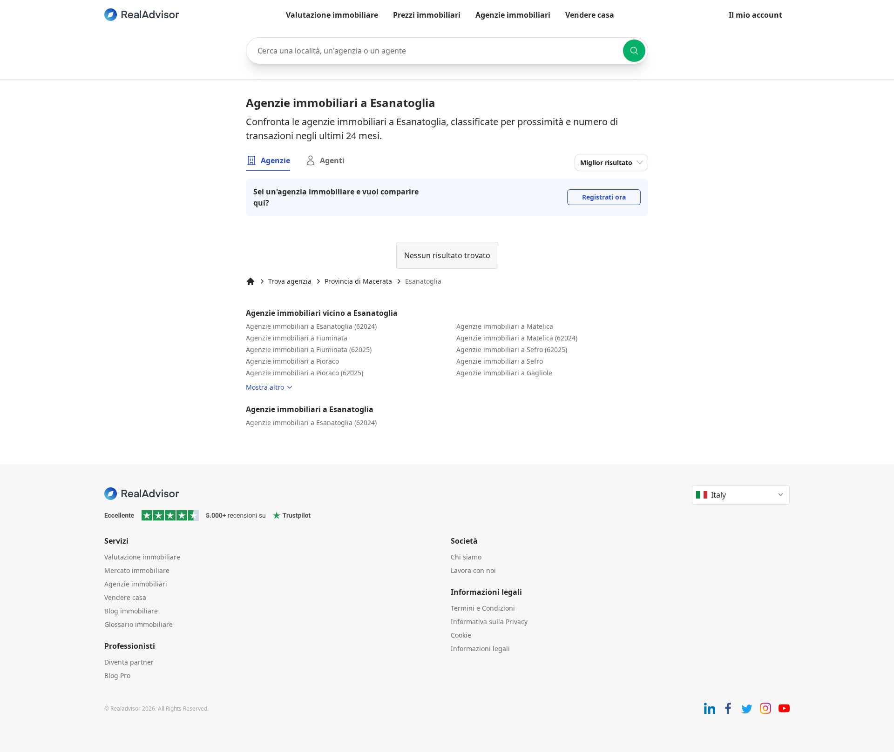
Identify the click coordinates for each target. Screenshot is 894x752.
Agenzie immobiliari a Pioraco (292, 361)
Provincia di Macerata (358, 281)
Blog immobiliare (131, 610)
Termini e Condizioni (483, 608)
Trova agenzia (290, 281)
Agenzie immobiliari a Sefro (499, 361)
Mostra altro (265, 387)
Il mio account (755, 15)
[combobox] (447, 50)
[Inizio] (250, 281)
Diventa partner (129, 662)
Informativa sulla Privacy (489, 621)
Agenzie (275, 160)
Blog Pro (117, 675)
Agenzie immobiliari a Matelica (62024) (516, 337)
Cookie (461, 635)
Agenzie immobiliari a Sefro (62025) (511, 349)
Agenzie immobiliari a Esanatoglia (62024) (311, 326)
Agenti (332, 160)
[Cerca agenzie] (634, 51)
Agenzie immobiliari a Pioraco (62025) (304, 372)
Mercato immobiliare (136, 570)
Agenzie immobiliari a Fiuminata (296, 337)
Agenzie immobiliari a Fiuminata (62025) (309, 349)
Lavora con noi (473, 570)
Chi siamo (466, 556)
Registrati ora (604, 197)
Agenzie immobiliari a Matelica (504, 326)
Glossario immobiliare (138, 624)
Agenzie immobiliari (512, 15)
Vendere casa (589, 15)
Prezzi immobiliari (427, 15)
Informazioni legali (480, 648)
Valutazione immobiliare (332, 15)
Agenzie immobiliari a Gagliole (504, 372)
